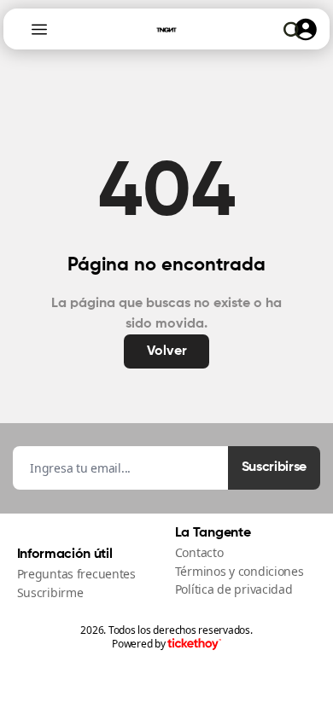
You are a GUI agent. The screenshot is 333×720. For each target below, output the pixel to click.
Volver (167, 351)
